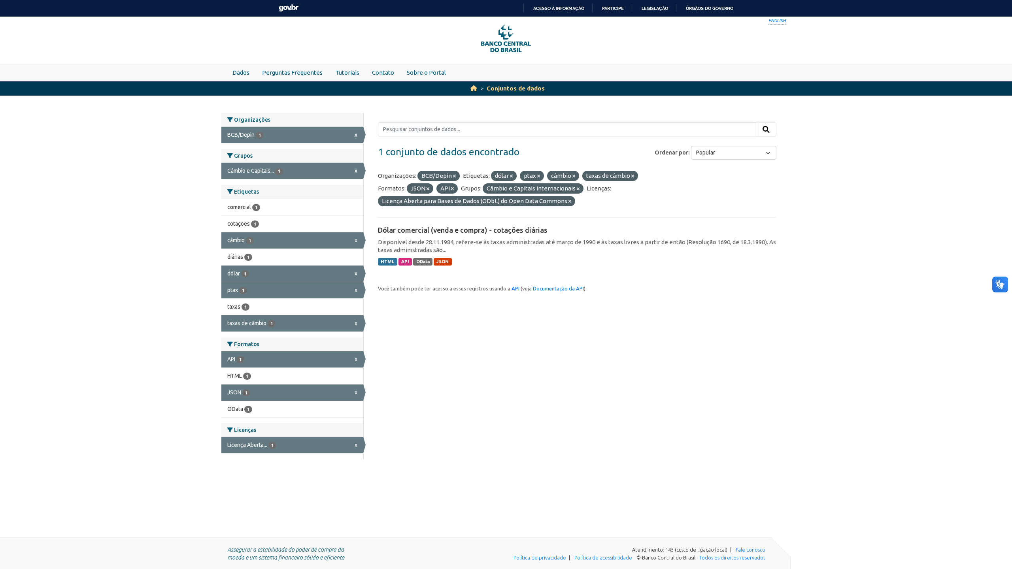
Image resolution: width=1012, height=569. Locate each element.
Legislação (655, 8)
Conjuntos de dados (516, 88)
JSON (442, 261)
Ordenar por (671, 152)
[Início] (473, 88)
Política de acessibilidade (603, 557)
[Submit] (766, 129)
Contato (383, 72)
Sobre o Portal (426, 72)
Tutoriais (347, 72)
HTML (387, 261)
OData (423, 261)
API (405, 261)
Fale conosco (750, 549)
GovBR (288, 8)
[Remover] (454, 176)
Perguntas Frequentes (292, 72)
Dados (240, 72)
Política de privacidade (540, 557)
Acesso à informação (558, 8)
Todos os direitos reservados (732, 557)
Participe (613, 8)
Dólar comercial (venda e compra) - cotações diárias (463, 230)
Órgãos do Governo (709, 8)
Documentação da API (558, 288)
